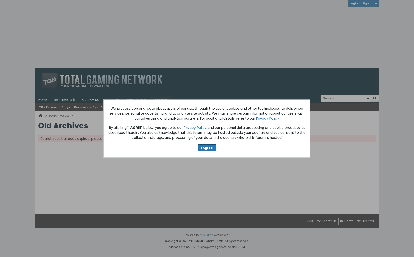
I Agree (207, 147)
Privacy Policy (267, 118)
